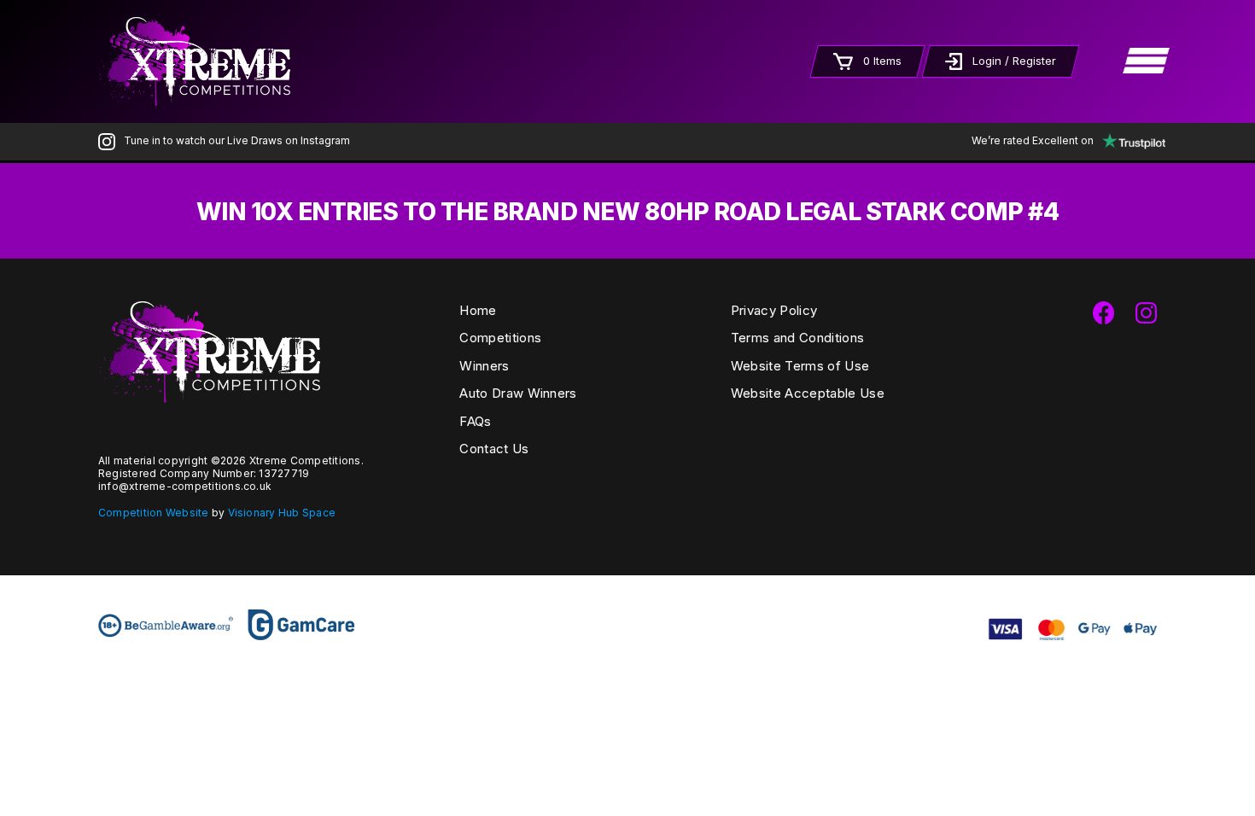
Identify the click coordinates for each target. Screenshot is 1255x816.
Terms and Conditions (797, 337)
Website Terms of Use (800, 366)
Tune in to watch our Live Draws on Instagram (237, 140)
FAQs (475, 421)
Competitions (500, 337)
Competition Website (153, 512)
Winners (484, 366)
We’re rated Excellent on (1033, 140)
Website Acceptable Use (807, 393)
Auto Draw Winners (517, 393)
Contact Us (493, 448)
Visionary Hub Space (282, 512)
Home (477, 310)
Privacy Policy (774, 310)
